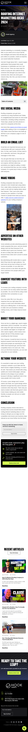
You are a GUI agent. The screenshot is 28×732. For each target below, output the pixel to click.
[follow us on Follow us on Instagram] (19, 722)
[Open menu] (25, 2)
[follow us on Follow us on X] (11, 722)
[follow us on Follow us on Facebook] (16, 722)
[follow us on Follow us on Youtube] (21, 722)
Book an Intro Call (14, 463)
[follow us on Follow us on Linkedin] (14, 722)
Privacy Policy (21, 724)
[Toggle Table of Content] (24, 101)
